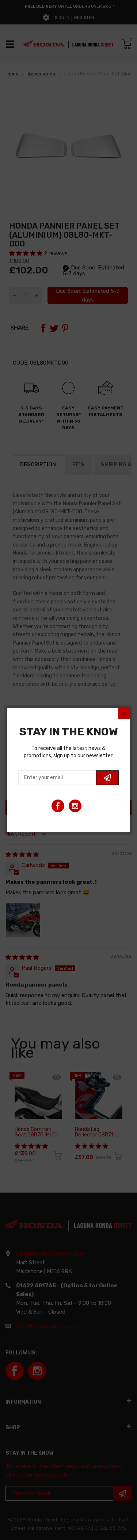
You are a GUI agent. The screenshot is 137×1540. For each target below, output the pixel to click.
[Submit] (107, 777)
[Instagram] (75, 806)
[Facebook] (58, 806)
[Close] (124, 713)
